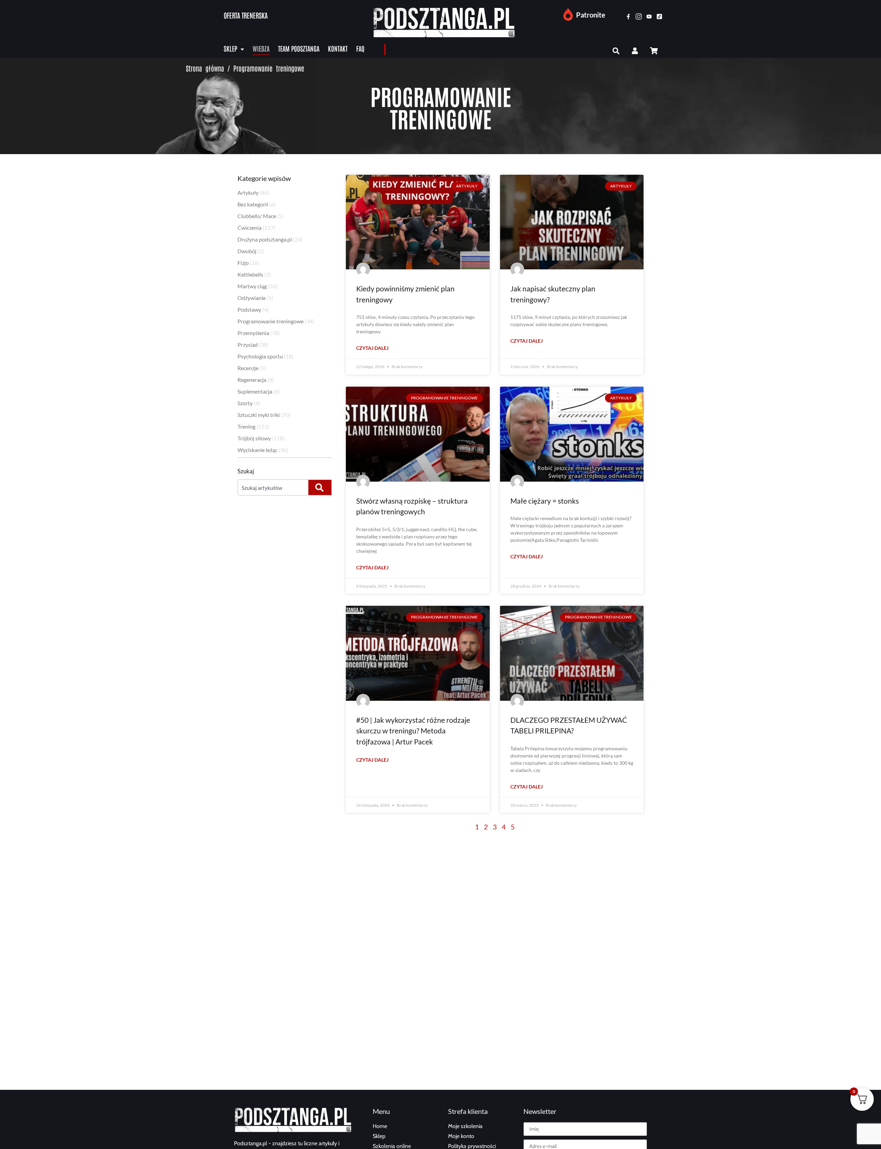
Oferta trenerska (246, 15)
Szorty (245, 403)
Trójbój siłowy (254, 438)
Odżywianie (251, 297)
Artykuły (247, 192)
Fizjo (243, 262)
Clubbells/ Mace (256, 216)
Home (380, 1126)
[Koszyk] (654, 51)
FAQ (360, 48)
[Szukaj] (616, 51)
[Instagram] (639, 16)
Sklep (230, 48)
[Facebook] (628, 16)
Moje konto (461, 1136)
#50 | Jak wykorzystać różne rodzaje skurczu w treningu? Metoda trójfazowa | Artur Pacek (413, 731)
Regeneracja (251, 379)
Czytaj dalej (372, 348)
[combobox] (272, 487)
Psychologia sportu (260, 356)
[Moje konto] (635, 51)
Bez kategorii (252, 204)
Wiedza (261, 48)
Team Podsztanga (298, 48)
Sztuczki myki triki (258, 414)
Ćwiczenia (249, 227)
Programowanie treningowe (270, 321)
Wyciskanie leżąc (257, 450)
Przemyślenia (253, 333)
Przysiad (247, 344)
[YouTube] (649, 16)
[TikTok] (659, 16)
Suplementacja (254, 391)
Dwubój (246, 251)
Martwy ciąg (252, 286)
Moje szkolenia (465, 1126)
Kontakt (338, 48)
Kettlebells (250, 274)
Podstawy (249, 309)
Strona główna (205, 68)
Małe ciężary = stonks (544, 500)
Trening (246, 426)
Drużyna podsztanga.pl (264, 239)
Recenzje (247, 368)
